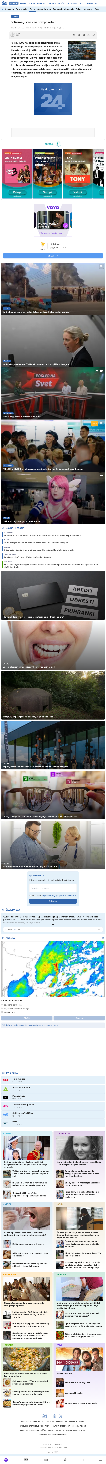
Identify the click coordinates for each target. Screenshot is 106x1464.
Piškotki (83, 1422)
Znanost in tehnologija (63, 9)
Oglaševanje (25, 1422)
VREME (51, 256)
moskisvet (10, 1274)
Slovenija (9, 9)
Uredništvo (38, 1422)
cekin (60, 1204)
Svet (97, 9)
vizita (8, 1204)
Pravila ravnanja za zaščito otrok (37, 1430)
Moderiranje (71, 1422)
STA (17, 35)
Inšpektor (88, 9)
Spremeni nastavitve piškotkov (34, 1426)
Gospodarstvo (44, 9)
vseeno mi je (9, 1012)
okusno (9, 1345)
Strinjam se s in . (54, 895)
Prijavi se (53, 901)
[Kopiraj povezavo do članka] (94, 35)
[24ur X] (61, 1416)
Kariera (59, 1422)
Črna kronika (22, 9)
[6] (78, 173)
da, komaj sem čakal (13, 1005)
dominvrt (62, 1274)
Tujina (32, 9)
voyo (59, 1345)
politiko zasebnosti (67, 895)
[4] (17, 173)
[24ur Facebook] (54, 1416)
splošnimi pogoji (50, 895)
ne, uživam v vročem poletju (16, 1008)
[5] (47, 173)
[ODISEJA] (53, 144)
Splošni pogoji (79, 1426)
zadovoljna (63, 1134)
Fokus (79, 9)
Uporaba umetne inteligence (53, 1435)
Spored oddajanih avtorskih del (71, 1430)
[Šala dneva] (99, 929)
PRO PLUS (50, 1422)
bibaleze (9, 1134)
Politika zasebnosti (60, 1426)
